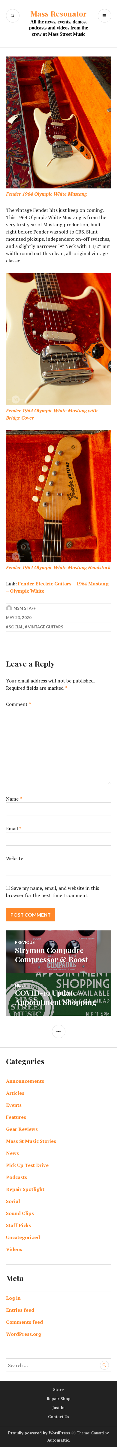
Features (16, 1117)
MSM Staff (25, 608)
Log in (13, 1298)
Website (14, 858)
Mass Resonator (58, 13)
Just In (58, 1407)
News (12, 1153)
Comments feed (24, 1322)
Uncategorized (23, 1237)
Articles (15, 1093)
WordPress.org (23, 1334)
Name (14, 798)
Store (58, 1389)
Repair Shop (58, 1398)
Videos (14, 1249)
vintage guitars (45, 626)
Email (13, 828)
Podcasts (16, 1177)
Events (14, 1105)
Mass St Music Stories (31, 1141)
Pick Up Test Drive (27, 1165)
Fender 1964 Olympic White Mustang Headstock (58, 567)
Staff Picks (18, 1225)
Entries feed (20, 1310)
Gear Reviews (22, 1129)
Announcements (25, 1081)
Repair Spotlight (25, 1189)
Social (16, 626)
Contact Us (58, 1416)
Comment (18, 704)
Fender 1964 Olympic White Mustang (46, 194)
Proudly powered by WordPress (39, 1433)
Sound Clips (20, 1213)
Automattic (58, 1440)
